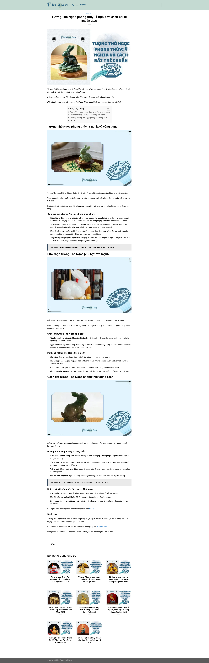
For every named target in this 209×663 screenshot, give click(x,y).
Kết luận (73, 120)
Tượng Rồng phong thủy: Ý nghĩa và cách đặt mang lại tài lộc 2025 (89, 579)
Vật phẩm (81, 5)
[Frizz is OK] (58, 5)
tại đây (91, 509)
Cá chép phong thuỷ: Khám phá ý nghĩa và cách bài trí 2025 (89, 640)
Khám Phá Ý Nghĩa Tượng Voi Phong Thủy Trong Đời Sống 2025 (60, 609)
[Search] (73, 5)
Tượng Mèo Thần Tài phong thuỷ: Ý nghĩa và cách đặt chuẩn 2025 (60, 579)
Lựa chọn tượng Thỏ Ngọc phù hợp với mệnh (87, 115)
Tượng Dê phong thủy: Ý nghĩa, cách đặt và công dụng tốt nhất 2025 (118, 609)
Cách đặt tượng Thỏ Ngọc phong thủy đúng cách (88, 118)
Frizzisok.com (101, 527)
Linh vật (89, 13)
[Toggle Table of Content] (107, 109)
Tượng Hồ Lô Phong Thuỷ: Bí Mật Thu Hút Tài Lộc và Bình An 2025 (60, 640)
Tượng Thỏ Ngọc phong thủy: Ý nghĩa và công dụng (90, 112)
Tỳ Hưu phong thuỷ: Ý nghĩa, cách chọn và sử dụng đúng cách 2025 (119, 579)
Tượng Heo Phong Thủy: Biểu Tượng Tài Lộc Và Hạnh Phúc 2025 (89, 609)
